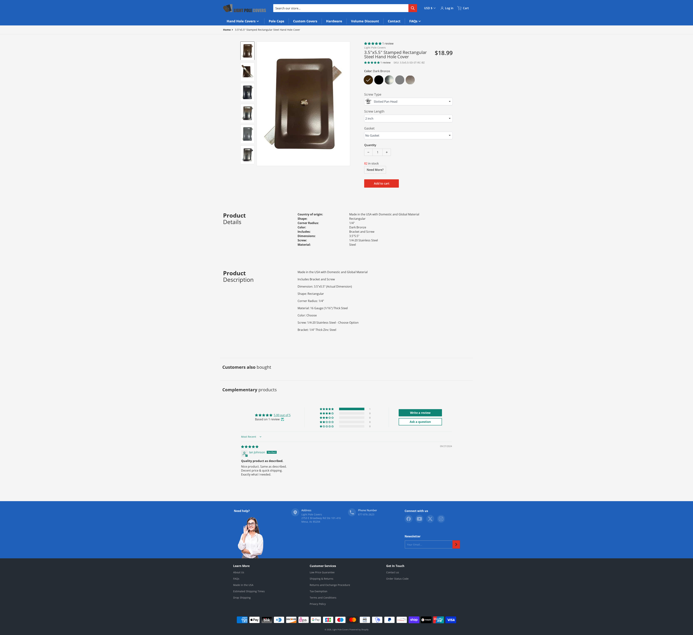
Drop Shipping (242, 597)
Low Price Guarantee (322, 572)
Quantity (370, 145)
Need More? (375, 170)
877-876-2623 (366, 514)
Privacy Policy (318, 604)
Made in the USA (243, 585)
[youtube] (419, 519)
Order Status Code (397, 578)
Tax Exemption (318, 591)
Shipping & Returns (321, 578)
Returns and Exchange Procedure (330, 585)
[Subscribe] (456, 544)
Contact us (392, 572)
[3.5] (247, 50)
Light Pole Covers (340, 629)
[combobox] (345, 8)
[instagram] (441, 519)
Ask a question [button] (420, 422)
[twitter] (430, 519)
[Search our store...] (412, 8)
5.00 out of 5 (282, 415)
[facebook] (409, 519)
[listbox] (408, 101)
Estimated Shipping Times (249, 591)
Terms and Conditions (323, 597)
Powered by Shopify (359, 629)
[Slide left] (259, 104)
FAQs (236, 578)
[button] (373, 43)
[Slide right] (348, 104)
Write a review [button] (420, 413)
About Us (238, 572)
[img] (249, 447)
